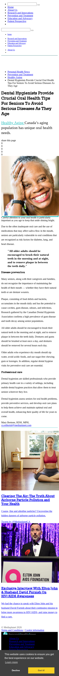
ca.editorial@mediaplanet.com (16, 425)
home (10, 34)
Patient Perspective (17, 21)
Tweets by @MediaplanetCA (15, 521)
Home (11, 7)
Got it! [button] (41, 670)
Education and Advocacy (20, 18)
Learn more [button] (11, 662)
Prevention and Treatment (20, 15)
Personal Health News (19, 71)
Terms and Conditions (12, 630)
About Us (12, 10)
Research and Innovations (20, 12)
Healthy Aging (15, 77)
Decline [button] (16, 670)
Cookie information (34, 630)
